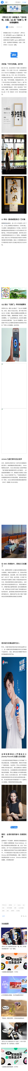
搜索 (19, 2)
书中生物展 (9, 907)
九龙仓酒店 (21, 907)
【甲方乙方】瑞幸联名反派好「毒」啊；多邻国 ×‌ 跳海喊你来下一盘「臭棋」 (13, 947)
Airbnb (19, 905)
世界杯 (12, 910)
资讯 (8, 910)
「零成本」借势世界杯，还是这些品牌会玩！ (13, 1018)
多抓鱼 (10, 905)
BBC (3, 907)
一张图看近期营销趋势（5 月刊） (10, 1066)
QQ (23, 905)
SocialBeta (11, 27)
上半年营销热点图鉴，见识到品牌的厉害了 (12, 995)
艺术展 (17, 910)
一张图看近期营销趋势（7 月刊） (10, 972)
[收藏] (21, 916)
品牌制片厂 (4, 840)
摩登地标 (5, 223)
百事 (15, 907)
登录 (25, 2)
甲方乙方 (4, 905)
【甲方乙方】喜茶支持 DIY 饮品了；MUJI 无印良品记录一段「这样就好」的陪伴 (13, 1042)
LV (14, 905)
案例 (3, 910)
